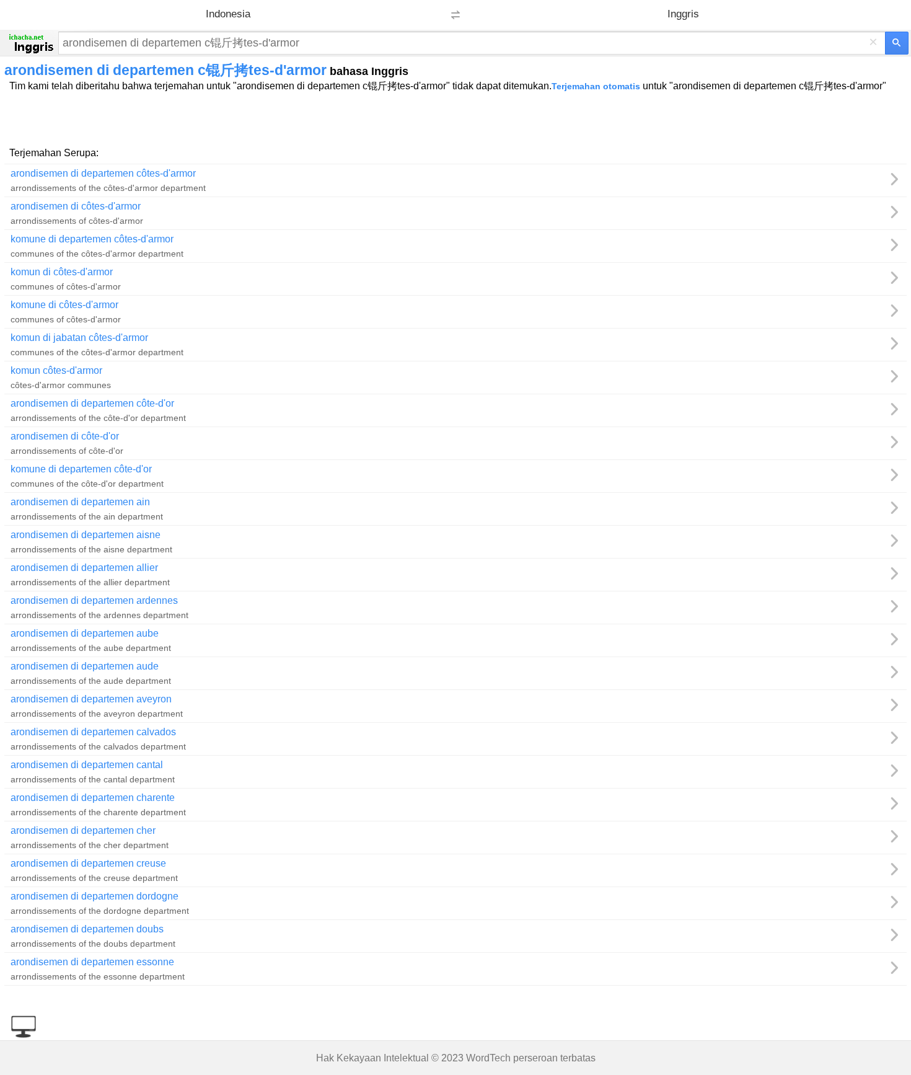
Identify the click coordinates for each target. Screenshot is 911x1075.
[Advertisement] (455, 118)
